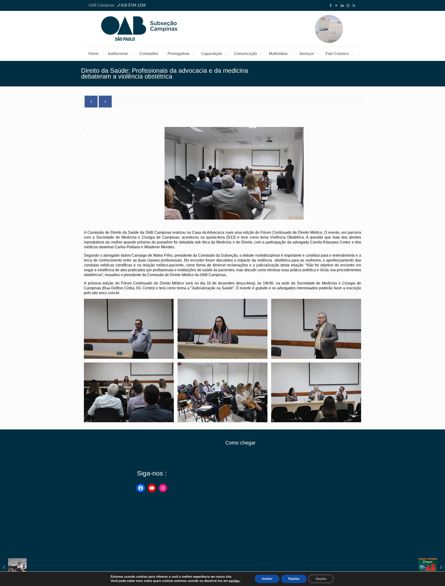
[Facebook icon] (330, 5)
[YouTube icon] (336, 5)
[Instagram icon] (348, 5)
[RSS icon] (354, 5)
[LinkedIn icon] (342, 5)
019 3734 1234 (133, 5)
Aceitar (267, 579)
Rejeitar (294, 579)
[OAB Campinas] (222, 29)
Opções (321, 579)
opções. (234, 581)
